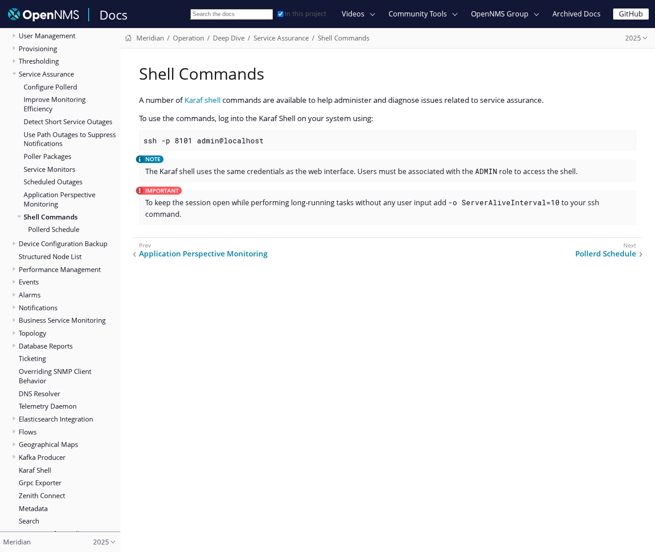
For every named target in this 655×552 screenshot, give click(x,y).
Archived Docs (577, 14)
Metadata (33, 508)
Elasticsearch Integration (56, 419)
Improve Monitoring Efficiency (55, 104)
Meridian (150, 37)
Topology (32, 333)
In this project (305, 13)
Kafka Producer (42, 457)
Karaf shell (202, 100)
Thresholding (39, 61)
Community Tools (418, 14)
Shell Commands (51, 217)
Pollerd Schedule (53, 229)
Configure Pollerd (50, 87)
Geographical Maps (48, 444)
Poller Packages (47, 156)
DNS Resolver (39, 393)
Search (29, 521)
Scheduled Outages (53, 182)
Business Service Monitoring (62, 320)
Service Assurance (46, 74)
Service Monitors (49, 169)
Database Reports (46, 346)
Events (29, 282)
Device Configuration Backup (63, 243)
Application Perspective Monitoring (59, 199)
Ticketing (32, 358)
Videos (353, 14)
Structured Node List (50, 256)
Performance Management (60, 269)
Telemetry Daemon (48, 406)
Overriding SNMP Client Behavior (55, 376)
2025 (633, 37)
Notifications (38, 308)
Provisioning (38, 48)
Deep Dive (229, 37)
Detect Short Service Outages (68, 121)
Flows (28, 432)
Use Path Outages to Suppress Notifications (70, 139)
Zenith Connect (42, 495)
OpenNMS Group (499, 14)
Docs (113, 14)
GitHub (631, 14)
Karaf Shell (35, 470)
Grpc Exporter (40, 482)
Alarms (30, 295)
